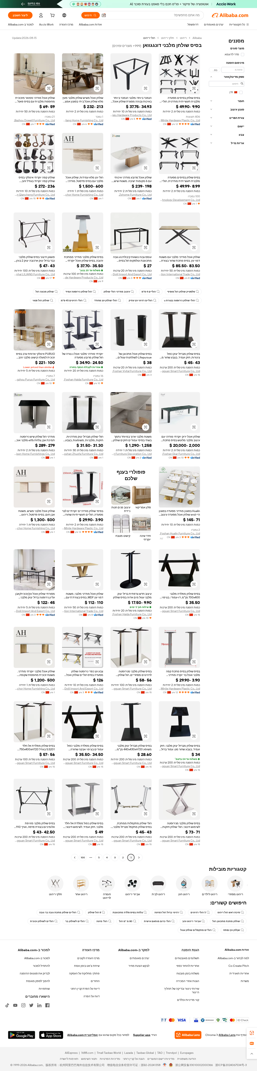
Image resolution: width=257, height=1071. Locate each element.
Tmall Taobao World (109, 1052)
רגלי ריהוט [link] (149, 37)
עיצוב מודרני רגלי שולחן (117, 291)
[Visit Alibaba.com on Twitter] (31, 1005)
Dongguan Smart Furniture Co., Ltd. (179, 371)
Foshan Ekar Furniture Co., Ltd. (181, 453)
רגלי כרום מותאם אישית (157, 921)
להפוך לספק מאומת (38, 981)
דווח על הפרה (92, 996)
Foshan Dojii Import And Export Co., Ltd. (131, 274)
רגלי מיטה (101, 921)
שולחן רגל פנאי (41, 300)
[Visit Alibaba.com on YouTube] (15, 1005)
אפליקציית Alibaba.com (82, 1035)
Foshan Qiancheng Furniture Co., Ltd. (34, 194)
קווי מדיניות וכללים (188, 999)
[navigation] (226, 448)
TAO (159, 1052)
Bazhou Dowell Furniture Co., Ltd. (34, 120)
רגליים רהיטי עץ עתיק (140, 300)
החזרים (95, 981)
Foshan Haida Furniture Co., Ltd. (83, 379)
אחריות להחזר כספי (187, 965)
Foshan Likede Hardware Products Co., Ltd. (82, 277)
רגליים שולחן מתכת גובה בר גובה (57, 912)
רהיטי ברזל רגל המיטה (166, 912)
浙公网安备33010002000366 (194, 1065)
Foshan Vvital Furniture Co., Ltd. (132, 371)
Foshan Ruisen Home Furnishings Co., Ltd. (34, 453)
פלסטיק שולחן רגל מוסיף (181, 291)
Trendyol (171, 1052)
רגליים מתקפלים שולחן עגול (196, 930)
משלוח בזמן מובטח (187, 973)
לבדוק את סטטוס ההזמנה (35, 973)
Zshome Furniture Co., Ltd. (135, 194)
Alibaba (197, 37)
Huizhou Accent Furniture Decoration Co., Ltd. (131, 453)
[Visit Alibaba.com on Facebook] (47, 1005)
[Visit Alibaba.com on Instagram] (23, 1005)
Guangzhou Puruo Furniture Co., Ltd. (34, 379)
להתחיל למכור (41, 965)
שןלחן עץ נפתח (231, 930)
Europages (187, 1052)
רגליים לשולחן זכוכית (42, 921)
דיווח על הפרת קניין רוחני (85, 988)
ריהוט (183, 37)
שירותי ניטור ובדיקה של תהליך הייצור (181, 990)
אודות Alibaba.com (237, 949)
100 (83, 857)
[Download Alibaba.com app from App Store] (51, 1035)
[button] (103, 15)
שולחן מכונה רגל (45, 291)
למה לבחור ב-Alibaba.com (233, 958)
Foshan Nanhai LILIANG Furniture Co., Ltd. (34, 274)
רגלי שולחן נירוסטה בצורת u (179, 300)
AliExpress (71, 1052)
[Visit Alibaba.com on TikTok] (7, 1005)
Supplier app (141, 1035)
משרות (245, 981)
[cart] (52, 15)
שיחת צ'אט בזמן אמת (87, 965)
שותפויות (44, 988)
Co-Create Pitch (238, 965)
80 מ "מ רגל (125, 921)
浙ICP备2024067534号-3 (231, 1065)
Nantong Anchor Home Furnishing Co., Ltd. (82, 194)
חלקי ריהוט (167, 37)
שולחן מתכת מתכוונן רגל (226, 921)
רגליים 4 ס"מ (149, 291)
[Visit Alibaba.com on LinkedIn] (39, 1005)
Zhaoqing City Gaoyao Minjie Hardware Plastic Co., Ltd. (179, 120)
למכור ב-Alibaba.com (37, 958)
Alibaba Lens (227, 1035)
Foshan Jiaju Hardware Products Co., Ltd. (131, 115)
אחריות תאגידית (239, 973)
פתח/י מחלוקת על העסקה (84, 973)
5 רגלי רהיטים (198, 912)
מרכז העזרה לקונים (88, 958)
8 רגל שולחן (94, 912)
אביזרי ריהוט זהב (191, 921)
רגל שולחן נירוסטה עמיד (78, 291)
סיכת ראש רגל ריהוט (228, 912)
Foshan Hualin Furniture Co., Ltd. (180, 533)
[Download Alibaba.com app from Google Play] (21, 1035)
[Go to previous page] (139, 857)
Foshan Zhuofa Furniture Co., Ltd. (82, 453)
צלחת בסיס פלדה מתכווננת (128, 912)
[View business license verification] (165, 1065)
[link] (252, 1033)
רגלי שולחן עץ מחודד (105, 300)
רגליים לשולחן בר (75, 921)
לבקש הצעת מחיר (138, 965)
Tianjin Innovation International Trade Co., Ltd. (179, 274)
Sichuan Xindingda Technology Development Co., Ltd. (179, 199)
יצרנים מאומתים (139, 958)
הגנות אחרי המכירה (187, 981)
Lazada (128, 1052)
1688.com (87, 1052)
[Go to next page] (74, 857)
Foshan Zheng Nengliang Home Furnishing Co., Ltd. (82, 120)
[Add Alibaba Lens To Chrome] (188, 1035)
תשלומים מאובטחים (187, 958)
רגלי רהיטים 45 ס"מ (72, 300)
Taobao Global (145, 1052)
